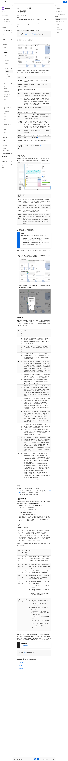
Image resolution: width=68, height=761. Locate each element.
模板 (4, 39)
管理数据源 (25, 645)
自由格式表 (6, 52)
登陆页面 (4, 27)
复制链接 (63, 14)
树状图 (5, 129)
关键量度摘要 (7, 111)
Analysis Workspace (6, 30)
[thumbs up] (35, 759)
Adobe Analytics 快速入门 (6, 25)
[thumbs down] (38, 759)
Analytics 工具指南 (6, 19)
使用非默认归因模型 (60, 21)
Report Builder (5, 156)
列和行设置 (6, 68)
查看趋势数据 (7, 60)
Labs (3, 167)
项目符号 (6, 96)
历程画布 (5, 88)
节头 (5, 121)
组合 (5, 99)
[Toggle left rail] (12, 5)
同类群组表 (6, 80)
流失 (4, 83)
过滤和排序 (7, 63)
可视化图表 (5, 44)
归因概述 (21, 662)
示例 (58, 32)
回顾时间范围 (59, 29)
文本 (5, 127)
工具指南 (29, 8)
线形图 (20, 665)
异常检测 (4, 148)
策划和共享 (5, 137)
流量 (4, 86)
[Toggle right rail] (55, 5)
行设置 (7, 74)
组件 (4, 42)
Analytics (23, 8)
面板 (4, 135)
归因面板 (21, 668)
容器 (58, 27)
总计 (6, 65)
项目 (4, 36)
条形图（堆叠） (7, 94)
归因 (4, 140)
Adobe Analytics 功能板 (6, 164)
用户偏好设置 (6, 150)
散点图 (5, 119)
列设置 (7, 71)
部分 (38, 138)
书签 (58, 14)
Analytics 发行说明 (6, 21)
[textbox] (7, 12)
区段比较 (5, 145)
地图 (5, 116)
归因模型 (58, 24)
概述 (5, 47)
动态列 (25, 652)
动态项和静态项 (8, 77)
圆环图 (5, 102)
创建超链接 (7, 58)
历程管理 (5, 143)
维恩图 (5, 132)
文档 (18, 8)
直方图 (5, 104)
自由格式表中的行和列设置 (30, 34)
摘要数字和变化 (7, 124)
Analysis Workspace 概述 (7, 33)
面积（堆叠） (7, 91)
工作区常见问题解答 (6, 153)
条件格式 (58, 19)
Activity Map (4, 161)
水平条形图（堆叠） (7, 108)
